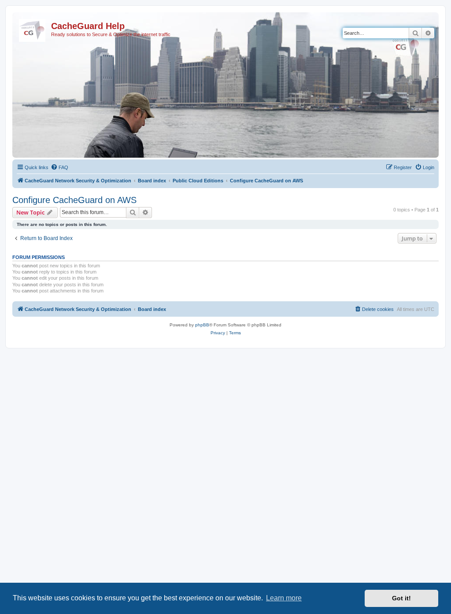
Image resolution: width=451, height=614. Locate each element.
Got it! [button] (401, 598)
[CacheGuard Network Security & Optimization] (33, 29)
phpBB (202, 324)
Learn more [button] (284, 598)
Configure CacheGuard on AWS (74, 200)
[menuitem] (59, 167)
